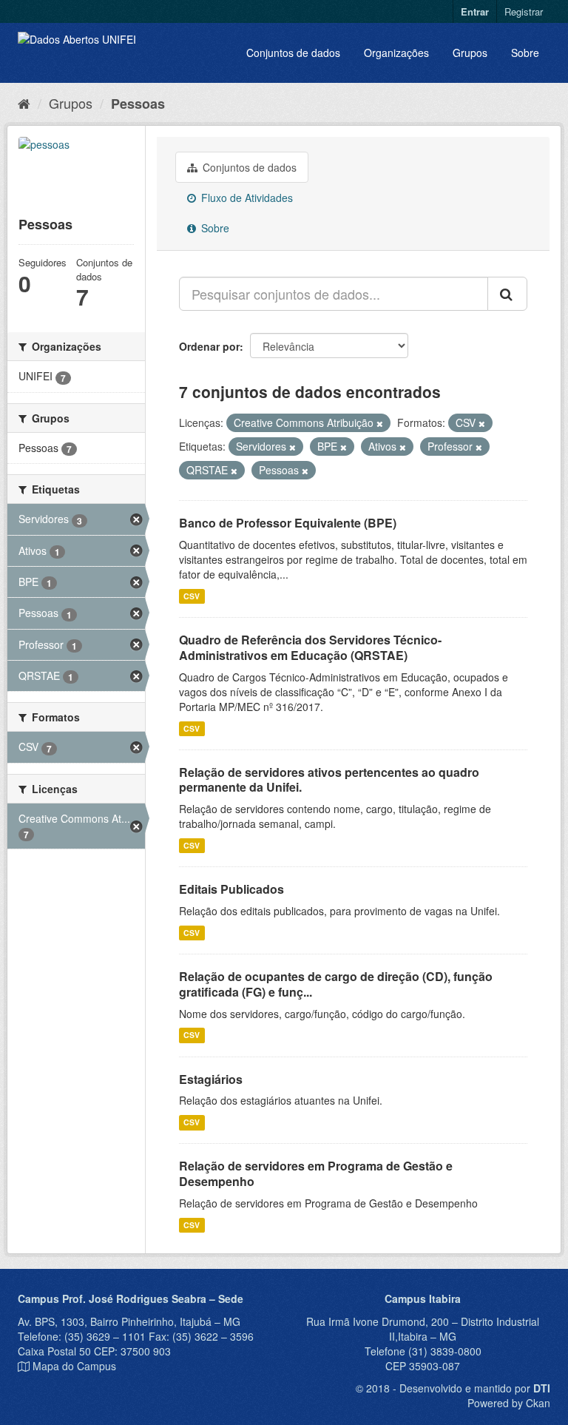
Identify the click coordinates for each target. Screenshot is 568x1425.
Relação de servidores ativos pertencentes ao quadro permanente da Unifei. (329, 780)
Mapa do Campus (74, 1365)
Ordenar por (209, 346)
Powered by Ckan (508, 1402)
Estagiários (211, 1079)
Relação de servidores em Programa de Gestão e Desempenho (316, 1173)
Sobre (525, 52)
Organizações (396, 52)
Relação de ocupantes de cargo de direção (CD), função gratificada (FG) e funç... (336, 984)
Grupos (470, 52)
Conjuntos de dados (293, 52)
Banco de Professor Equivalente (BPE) (287, 522)
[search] (507, 294)
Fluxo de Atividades (245, 197)
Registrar (523, 11)
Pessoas (138, 103)
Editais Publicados (231, 888)
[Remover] (379, 423)
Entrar (475, 11)
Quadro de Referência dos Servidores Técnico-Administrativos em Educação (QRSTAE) (310, 647)
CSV (191, 596)
